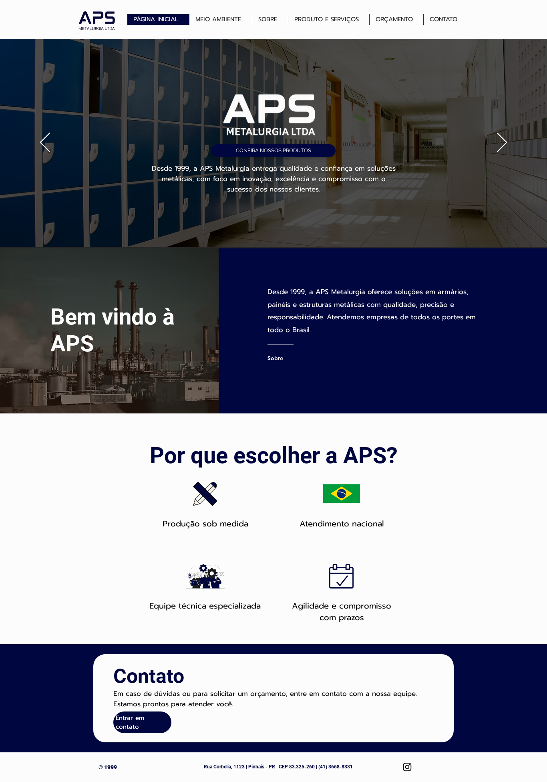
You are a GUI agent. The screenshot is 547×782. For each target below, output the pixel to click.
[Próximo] (502, 143)
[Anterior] (45, 143)
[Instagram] (407, 766)
